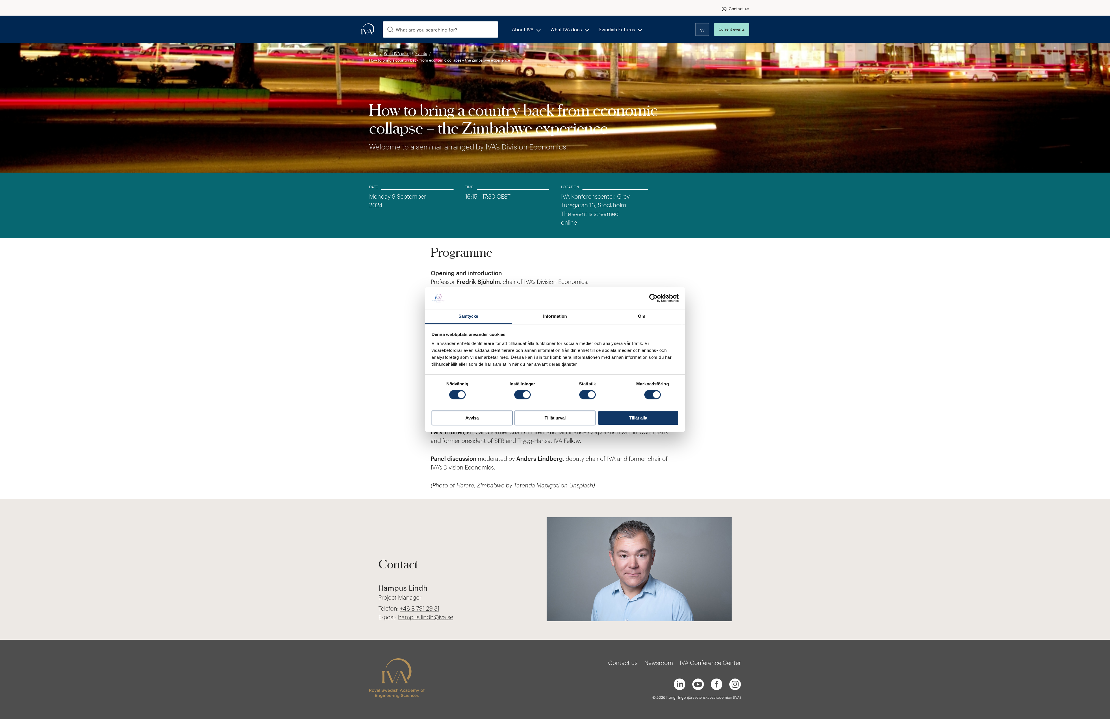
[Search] (390, 30)
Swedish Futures (617, 29)
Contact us (739, 8)
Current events (732, 29)
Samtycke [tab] (468, 316)
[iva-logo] (368, 29)
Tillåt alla (638, 417)
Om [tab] (641, 316)
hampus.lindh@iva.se (425, 616)
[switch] (522, 394)
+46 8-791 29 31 (419, 608)
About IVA (523, 29)
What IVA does (566, 29)
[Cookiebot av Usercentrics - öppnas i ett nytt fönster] (653, 298)
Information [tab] (555, 316)
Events (421, 53)
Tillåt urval (555, 417)
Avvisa (472, 417)
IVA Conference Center (710, 662)
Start (373, 53)
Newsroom (658, 662)
